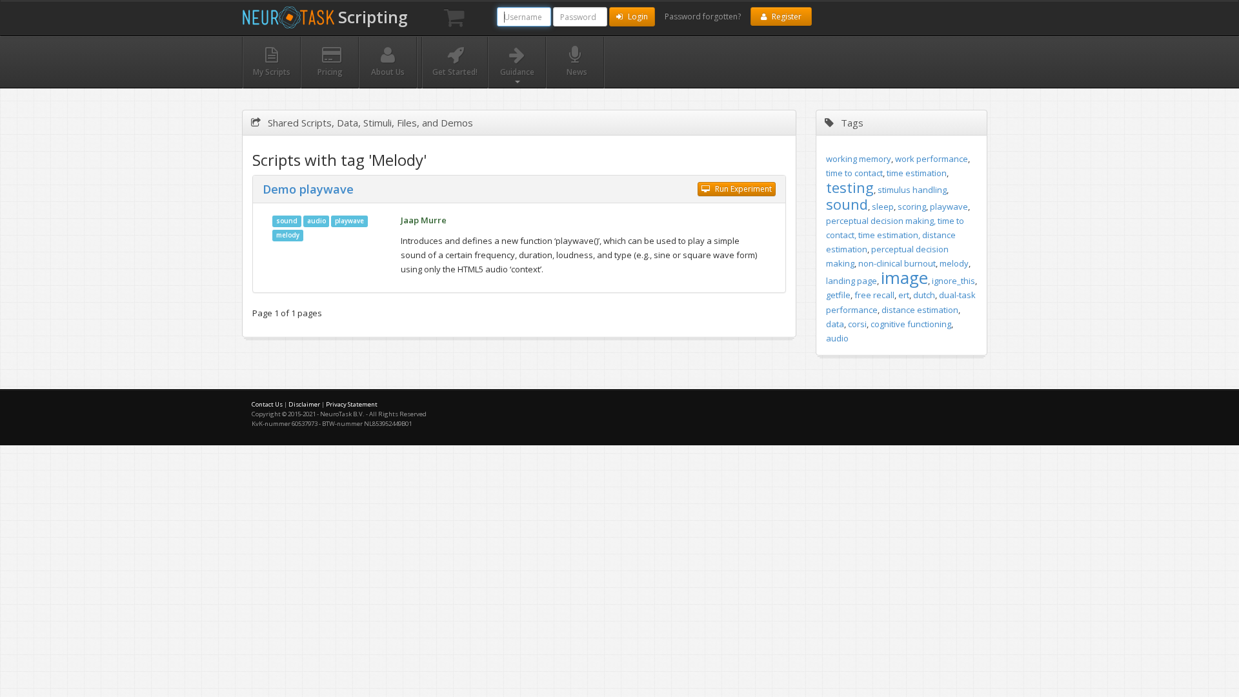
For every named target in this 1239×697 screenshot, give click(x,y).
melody (287, 235)
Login (637, 16)
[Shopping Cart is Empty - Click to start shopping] (454, 18)
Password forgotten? (703, 16)
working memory (858, 159)
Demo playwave (308, 189)
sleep (883, 206)
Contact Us (267, 404)
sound (286, 221)
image (904, 277)
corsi (857, 324)
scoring (912, 206)
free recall (874, 295)
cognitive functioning (911, 324)
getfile (838, 295)
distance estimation (919, 310)
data (835, 324)
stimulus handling (912, 190)
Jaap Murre (424, 220)
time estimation (917, 173)
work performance (931, 159)
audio (316, 221)
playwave (349, 221)
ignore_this (953, 281)
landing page (851, 281)
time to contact (854, 173)
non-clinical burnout (897, 263)
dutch (924, 295)
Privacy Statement (352, 404)
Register (785, 16)
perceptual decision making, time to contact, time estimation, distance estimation (895, 235)
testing (850, 187)
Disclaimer (304, 404)
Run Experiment (742, 188)
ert (903, 295)
